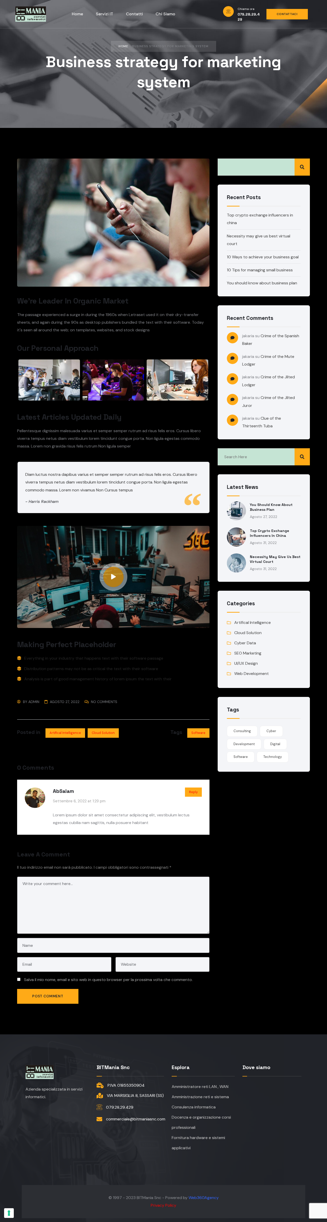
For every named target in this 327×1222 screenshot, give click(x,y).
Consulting (242, 731)
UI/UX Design (246, 663)
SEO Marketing (247, 653)
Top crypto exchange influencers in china (269, 533)
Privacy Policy (163, 1205)
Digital (275, 744)
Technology (272, 757)
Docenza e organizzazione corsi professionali (201, 1122)
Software (198, 733)
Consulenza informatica (194, 1107)
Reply (193, 792)
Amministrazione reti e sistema (200, 1096)
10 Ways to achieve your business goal (263, 257)
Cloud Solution (103, 733)
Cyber (271, 731)
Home (123, 46)
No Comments (104, 701)
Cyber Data (245, 643)
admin (33, 701)
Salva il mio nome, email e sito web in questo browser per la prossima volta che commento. (108, 979)
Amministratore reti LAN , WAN (200, 1086)
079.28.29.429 (119, 1107)
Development (244, 744)
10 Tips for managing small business (260, 270)
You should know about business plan (262, 283)
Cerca (302, 167)
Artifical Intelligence (65, 733)
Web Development (251, 673)
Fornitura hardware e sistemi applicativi (198, 1143)
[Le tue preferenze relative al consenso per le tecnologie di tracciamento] (9, 1213)
